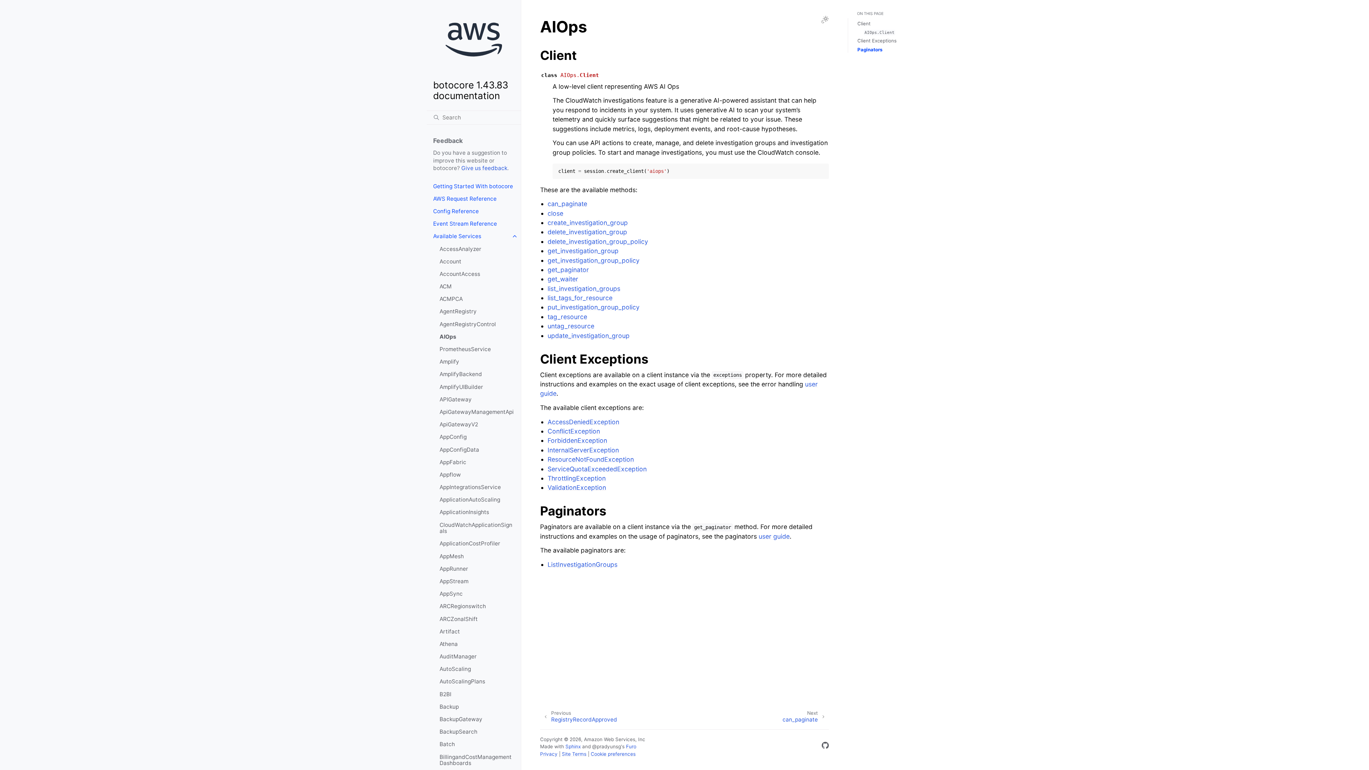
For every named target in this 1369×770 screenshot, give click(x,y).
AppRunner (454, 568)
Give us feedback (484, 168)
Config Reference (456, 211)
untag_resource (571, 326)
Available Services (457, 236)
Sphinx (573, 746)
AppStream (454, 581)
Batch (447, 744)
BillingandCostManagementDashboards (476, 760)
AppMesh (452, 556)
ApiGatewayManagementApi (477, 412)
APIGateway (456, 399)
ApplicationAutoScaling (470, 499)
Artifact (450, 631)
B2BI (445, 694)
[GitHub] (825, 746)
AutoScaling (455, 669)
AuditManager (458, 656)
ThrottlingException (577, 478)
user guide (774, 536)
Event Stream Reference (465, 223)
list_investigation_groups (584, 288)
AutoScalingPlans (462, 681)
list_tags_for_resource (580, 298)
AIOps (448, 336)
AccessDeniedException (583, 422)
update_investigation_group (589, 335)
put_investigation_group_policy (594, 307)
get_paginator (568, 269)
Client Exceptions (877, 40)
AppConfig (453, 436)
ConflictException (574, 431)
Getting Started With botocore (473, 186)
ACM (446, 286)
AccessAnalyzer (460, 249)
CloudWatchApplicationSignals (476, 528)
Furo (631, 746)
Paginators (869, 49)
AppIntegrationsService (470, 487)
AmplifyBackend (461, 374)
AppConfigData (459, 449)
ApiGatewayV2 (459, 424)
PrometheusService (465, 349)
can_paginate (567, 203)
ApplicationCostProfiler (470, 543)
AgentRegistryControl (468, 324)
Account (450, 261)
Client (864, 23)
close (555, 213)
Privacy (549, 754)
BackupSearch (458, 731)
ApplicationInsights (464, 512)
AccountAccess (460, 274)
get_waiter (563, 279)
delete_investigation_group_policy (598, 241)
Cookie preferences (613, 754)
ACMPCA (451, 299)
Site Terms (574, 754)
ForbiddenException (577, 440)
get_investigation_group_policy (594, 260)
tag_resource (567, 316)
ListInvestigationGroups (582, 564)
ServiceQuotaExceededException (597, 469)
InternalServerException (583, 450)
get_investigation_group (583, 251)
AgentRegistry (458, 311)
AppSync (451, 593)
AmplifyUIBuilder (461, 387)
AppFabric (453, 462)
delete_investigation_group (587, 232)
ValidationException (577, 487)
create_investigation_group (588, 222)
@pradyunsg (606, 746)
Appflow (450, 474)
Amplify (449, 361)
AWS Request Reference (465, 198)
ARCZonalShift (459, 619)
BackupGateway (461, 719)
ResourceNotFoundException (591, 459)
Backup (449, 706)
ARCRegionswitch (463, 606)
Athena (449, 644)
